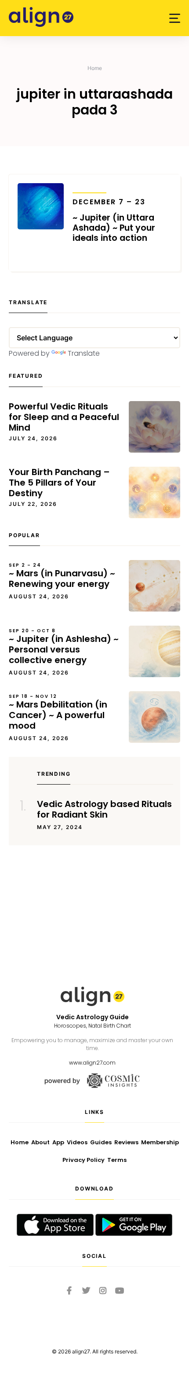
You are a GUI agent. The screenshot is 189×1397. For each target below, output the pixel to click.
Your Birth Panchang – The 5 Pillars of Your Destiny (59, 482)
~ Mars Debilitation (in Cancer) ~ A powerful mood (58, 712)
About (40, 1142)
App (58, 1142)
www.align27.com (92, 1062)
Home (94, 68)
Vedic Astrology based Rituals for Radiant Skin (104, 809)
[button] (174, 18)
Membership (160, 1142)
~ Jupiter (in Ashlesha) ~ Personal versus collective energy (64, 646)
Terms (117, 1160)
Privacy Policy (83, 1160)
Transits (89, 187)
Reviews (126, 1142)
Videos (77, 1142)
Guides (101, 1142)
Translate (84, 353)
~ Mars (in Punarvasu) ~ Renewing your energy (62, 576)
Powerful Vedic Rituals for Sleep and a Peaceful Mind (64, 417)
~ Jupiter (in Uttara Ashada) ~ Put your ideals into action (114, 220)
